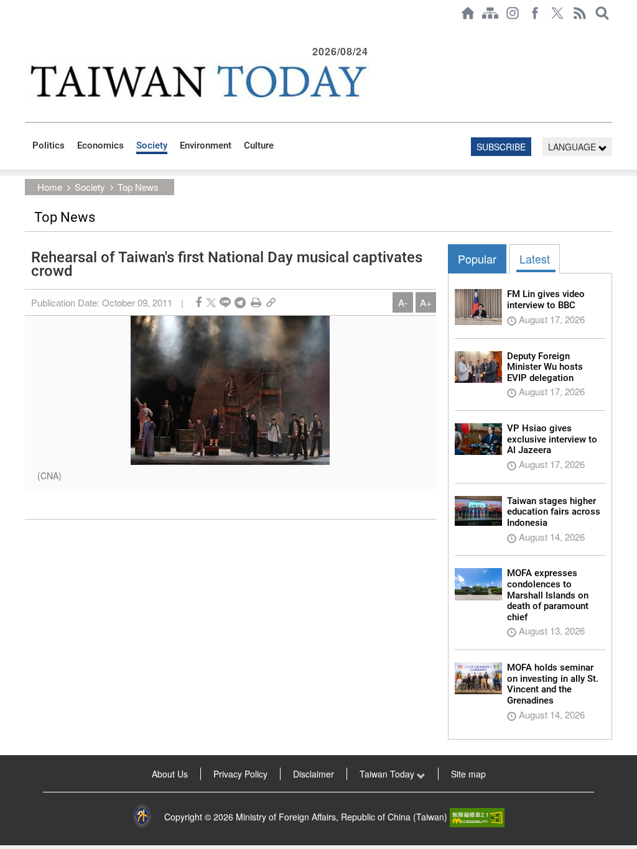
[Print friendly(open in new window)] (256, 302)
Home (49, 186)
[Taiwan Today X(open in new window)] (557, 13)
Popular (477, 258)
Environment (205, 145)
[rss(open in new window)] (580, 13)
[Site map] (490, 13)
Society (151, 145)
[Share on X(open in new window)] (211, 302)
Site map (468, 774)
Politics (48, 145)
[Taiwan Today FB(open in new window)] (535, 13)
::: (28, 32)
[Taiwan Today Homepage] (468, 13)
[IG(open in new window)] (513, 13)
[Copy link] (270, 302)
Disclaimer (313, 774)
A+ (426, 302)
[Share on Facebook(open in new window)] (198, 302)
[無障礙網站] (477, 816)
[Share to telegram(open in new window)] (240, 302)
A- (402, 302)
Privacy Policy (240, 774)
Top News (138, 186)
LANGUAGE (573, 146)
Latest (534, 258)
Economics (100, 145)
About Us (170, 774)
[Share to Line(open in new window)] (225, 302)
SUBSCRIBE (501, 146)
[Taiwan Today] (198, 81)
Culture (259, 145)
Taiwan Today (388, 774)
